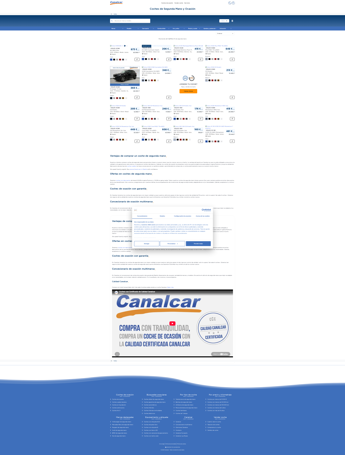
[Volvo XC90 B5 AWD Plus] (125, 46)
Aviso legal (161, 443)
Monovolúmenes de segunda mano (186, 407)
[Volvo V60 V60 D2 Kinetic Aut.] (184, 126)
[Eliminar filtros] (232, 21)
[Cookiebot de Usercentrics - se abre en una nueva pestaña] (203, 210)
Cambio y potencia (209, 28)
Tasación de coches (213, 424)
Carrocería (145, 28)
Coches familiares (181, 410)
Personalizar (171, 243)
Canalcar (178, 421)
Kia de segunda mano (119, 436)
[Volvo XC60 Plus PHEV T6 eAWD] (216, 45)
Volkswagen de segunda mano (121, 421)
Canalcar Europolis (181, 433)
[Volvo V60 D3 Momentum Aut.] (152, 105)
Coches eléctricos (149, 413)
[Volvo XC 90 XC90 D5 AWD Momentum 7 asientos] (220, 127)
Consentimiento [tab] (142, 216)
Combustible (161, 28)
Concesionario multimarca (184, 424)
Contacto (178, 430)
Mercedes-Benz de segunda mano (122, 424)
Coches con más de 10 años (216, 410)
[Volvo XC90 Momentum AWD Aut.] (216, 105)
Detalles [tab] (162, 216)
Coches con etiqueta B (151, 427)
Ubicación (223, 28)
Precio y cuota (192, 28)
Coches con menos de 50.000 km (217, 402)
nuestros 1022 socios (148, 224)
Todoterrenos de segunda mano (185, 399)
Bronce (207, 56)
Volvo (223, 21)
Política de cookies (181, 443)
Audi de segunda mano (119, 430)
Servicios (187, 3)
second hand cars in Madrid (138, 169)
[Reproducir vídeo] (124, 46)
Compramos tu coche (214, 427)
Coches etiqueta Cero (150, 424)
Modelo (129, 28)
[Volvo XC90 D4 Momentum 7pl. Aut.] (122, 126)
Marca (113, 28)
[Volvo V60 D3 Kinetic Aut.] (183, 105)
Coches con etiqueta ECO (152, 421)
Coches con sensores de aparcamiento (156, 433)
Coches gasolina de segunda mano (154, 402)
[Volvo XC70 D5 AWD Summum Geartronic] (156, 45)
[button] (229, 3)
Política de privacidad (171, 443)
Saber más (170, 287)
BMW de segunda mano (119, 433)
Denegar (146, 243)
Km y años (176, 28)
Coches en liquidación (119, 405)
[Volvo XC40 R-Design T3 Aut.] (125, 76)
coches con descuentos (123, 180)
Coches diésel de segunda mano (154, 399)
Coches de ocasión (167, 3)
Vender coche (178, 3)
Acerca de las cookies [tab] (203, 216)
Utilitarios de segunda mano (184, 405)
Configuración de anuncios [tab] (182, 216)
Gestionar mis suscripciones (173, 447)
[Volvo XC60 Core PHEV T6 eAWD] (153, 126)
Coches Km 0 (116, 410)
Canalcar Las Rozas (182, 436)
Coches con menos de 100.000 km (218, 405)
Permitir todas (198, 243)
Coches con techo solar (151, 436)
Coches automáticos (150, 405)
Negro (112, 95)
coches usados (131, 166)
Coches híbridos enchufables (153, 410)
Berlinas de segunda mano (184, 402)
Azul (111, 57)
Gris (143, 77)
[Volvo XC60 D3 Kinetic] (213, 67)
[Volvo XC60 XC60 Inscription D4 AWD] (155, 67)
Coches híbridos (149, 407)
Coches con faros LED (151, 430)
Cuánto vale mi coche (214, 421)
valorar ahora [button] (188, 91)
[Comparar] (137, 59)
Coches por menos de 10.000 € (217, 399)
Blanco (207, 77)
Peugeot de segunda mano (120, 427)
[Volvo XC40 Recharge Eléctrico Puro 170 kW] (188, 45)
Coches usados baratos (119, 402)
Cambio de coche (212, 430)
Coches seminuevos (118, 407)
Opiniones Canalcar (182, 427)
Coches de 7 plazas (182, 413)
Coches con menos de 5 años (216, 407)
